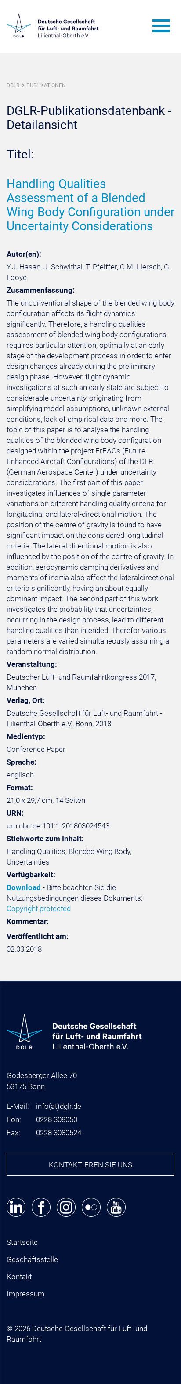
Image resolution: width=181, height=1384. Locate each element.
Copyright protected (39, 908)
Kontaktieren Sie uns (90, 1164)
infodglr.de (58, 1106)
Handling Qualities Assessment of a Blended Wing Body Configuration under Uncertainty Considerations (90, 205)
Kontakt (19, 1276)
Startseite (22, 1242)
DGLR (13, 85)
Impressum (25, 1293)
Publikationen (46, 85)
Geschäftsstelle (32, 1259)
